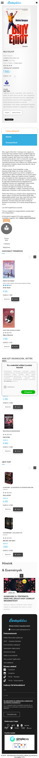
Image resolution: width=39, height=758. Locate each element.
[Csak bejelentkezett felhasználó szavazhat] (4, 65)
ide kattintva (8, 381)
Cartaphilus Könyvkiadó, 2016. (11, 58)
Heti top (6, 462)
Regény (10, 63)
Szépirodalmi (18, 63)
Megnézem (7, 299)
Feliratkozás (12, 714)
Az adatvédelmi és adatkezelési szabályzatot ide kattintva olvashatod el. (18, 702)
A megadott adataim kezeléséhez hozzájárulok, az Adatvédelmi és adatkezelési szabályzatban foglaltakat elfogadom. (18, 707)
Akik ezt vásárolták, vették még (17, 360)
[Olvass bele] (6, 83)
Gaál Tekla (12, 60)
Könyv (5, 63)
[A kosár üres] (37, 2)
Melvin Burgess (8, 55)
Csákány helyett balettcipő (27, 218)
